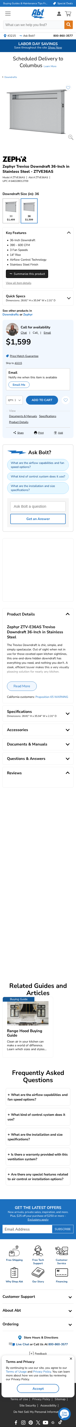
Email (47, 333)
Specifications (47, 416)
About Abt (12, 1310)
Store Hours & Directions (40, 1338)
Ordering (11, 1324)
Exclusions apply (38, 1220)
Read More (22, 686)
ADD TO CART (42, 400)
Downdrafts (10, 77)
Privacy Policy (42, 1372)
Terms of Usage (16, 1372)
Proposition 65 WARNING (51, 697)
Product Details (18, 422)
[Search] (68, 25)
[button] (38, 62)
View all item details (18, 283)
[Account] (59, 13)
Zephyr (28, 315)
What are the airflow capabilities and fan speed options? (37, 465)
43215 (18, 363)
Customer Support (19, 1296)
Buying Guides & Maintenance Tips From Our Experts (25, 3)
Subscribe (63, 1229)
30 (11, 218)
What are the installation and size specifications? (33, 488)
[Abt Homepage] (38, 13)
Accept (38, 1388)
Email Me (19, 385)
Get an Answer (38, 519)
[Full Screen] (70, 137)
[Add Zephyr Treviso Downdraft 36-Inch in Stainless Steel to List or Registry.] (66, 89)
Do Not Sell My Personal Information (38, 1411)
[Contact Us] (12, 335)
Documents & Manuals (23, 416)
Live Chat (22, 1345)
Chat (24, 333)
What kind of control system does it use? (38, 476)
